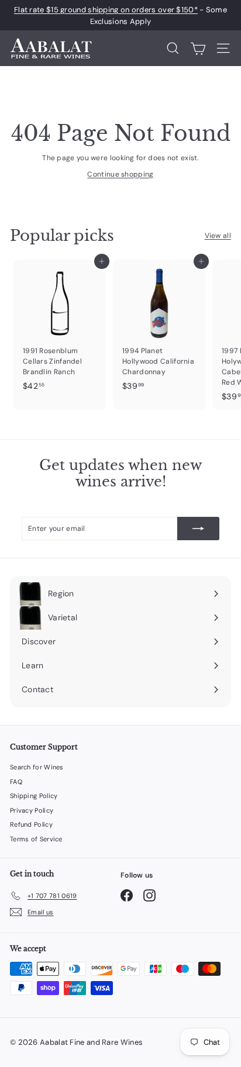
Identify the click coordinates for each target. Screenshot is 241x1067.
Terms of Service (36, 839)
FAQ (16, 782)
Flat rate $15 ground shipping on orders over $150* (106, 10)
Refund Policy (31, 824)
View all (218, 235)
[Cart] (198, 48)
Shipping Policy (34, 796)
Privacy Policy (31, 810)
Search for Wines (37, 767)
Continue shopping (120, 174)
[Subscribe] (198, 528)
